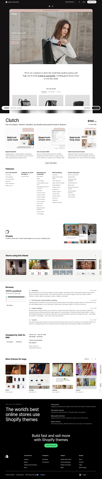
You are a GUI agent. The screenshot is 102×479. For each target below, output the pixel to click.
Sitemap (42, 474)
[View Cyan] (71, 233)
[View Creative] (80, 233)
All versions (40, 336)
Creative (14, 125)
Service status (82, 467)
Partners (81, 462)
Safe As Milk (93, 124)
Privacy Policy (20, 474)
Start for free (91, 2)
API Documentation (66, 462)
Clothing (26, 459)
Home (25, 467)
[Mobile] (52, 6)
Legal (80, 465)
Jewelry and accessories (30, 465)
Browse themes (69, 2)
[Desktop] (49, 6)
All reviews (10, 305)
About (80, 459)
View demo (87, 108)
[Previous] (92, 255)
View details (32, 336)
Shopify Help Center (66, 459)
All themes (19, 341)
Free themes (45, 462)
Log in (83, 2)
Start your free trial (51, 445)
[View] (16, 267)
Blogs (62, 467)
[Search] (79, 2)
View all (87, 359)
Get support (10, 341)
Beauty (26, 462)
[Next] (95, 255)
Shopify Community (66, 465)
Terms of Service (10, 474)
